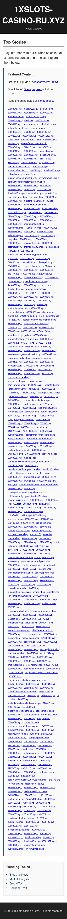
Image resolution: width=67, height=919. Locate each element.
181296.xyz (46, 795)
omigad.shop (43, 718)
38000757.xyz (53, 499)
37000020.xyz (47, 338)
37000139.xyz (31, 154)
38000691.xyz (15, 580)
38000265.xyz (47, 361)
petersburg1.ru (15, 246)
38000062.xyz (45, 764)
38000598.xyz (45, 745)
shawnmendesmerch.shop (40, 438)
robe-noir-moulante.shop (37, 400)
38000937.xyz (31, 649)
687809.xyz (29, 131)
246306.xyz (24, 699)
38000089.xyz (33, 729)
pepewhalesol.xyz (32, 641)
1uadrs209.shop (45, 231)
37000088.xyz (53, 668)
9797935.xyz (15, 676)
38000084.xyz (15, 542)
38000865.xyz (31, 526)
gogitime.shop (15, 300)
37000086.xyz (15, 216)
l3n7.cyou (14, 250)
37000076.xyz (15, 844)
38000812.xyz (15, 404)
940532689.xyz (32, 453)
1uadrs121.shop (39, 496)
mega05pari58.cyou (39, 737)
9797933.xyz (14, 614)
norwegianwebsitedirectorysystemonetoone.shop (32, 611)
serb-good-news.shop (49, 392)
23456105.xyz (29, 392)
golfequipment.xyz (33, 752)
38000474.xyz (15, 791)
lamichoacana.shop (18, 396)
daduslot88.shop (50, 208)
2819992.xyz (46, 446)
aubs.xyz (34, 733)
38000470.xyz (50, 227)
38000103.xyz (15, 841)
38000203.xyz (31, 361)
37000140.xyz (15, 553)
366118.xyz (45, 158)
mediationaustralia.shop (19, 166)
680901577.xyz (47, 787)
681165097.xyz (32, 292)
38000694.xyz (31, 423)
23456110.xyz (27, 239)
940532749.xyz (40, 515)
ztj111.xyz (13, 549)
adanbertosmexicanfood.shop (22, 691)
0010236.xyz (14, 392)
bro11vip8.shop (49, 453)
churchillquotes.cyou (38, 473)
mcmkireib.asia (15, 411)
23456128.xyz (15, 266)
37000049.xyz (51, 634)
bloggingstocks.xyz (34, 783)
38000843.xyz (47, 687)
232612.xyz (31, 622)
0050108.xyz (45, 760)
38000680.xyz (31, 553)
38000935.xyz (31, 220)
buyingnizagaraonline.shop (21, 419)
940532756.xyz (15, 400)
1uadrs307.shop (45, 147)
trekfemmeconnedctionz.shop (40, 434)
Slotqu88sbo (45, 101)
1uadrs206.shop (51, 384)
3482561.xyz (27, 427)
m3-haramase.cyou (33, 511)
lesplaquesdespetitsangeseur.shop (42, 672)
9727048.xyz (27, 250)
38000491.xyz (39, 829)
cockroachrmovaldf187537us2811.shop (27, 779)
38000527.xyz (28, 775)
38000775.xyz (15, 185)
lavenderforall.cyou (17, 212)
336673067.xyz (28, 764)
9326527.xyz (46, 430)
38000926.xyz (28, 657)
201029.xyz (36, 170)
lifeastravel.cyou (48, 154)
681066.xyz (36, 396)
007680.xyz (13, 775)
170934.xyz (46, 346)
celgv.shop (44, 503)
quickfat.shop (52, 315)
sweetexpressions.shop (35, 204)
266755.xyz (13, 607)
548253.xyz (33, 695)
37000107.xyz (28, 584)
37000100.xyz (15, 200)
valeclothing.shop (32, 565)
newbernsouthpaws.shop (39, 561)
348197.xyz (45, 833)
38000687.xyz (32, 346)
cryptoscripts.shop (33, 634)
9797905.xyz (14, 568)
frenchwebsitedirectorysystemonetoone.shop (30, 358)
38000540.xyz (15, 772)
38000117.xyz (15, 112)
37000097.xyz (48, 637)
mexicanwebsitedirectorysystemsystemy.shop (31, 557)
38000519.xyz (15, 208)
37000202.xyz (34, 384)
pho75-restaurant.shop (43, 630)
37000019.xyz (15, 442)
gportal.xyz (29, 231)
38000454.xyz (43, 626)
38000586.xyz (31, 285)
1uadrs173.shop (32, 350)
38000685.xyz (51, 212)
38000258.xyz (15, 661)
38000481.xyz (29, 135)
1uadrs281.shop (32, 208)
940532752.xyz (15, 837)
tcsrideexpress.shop (18, 534)
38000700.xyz (37, 499)
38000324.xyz (45, 300)
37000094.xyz (40, 335)
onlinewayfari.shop (35, 848)
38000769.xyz (43, 419)
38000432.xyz (15, 189)
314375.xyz (44, 814)
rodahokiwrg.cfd (15, 235)
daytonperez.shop (18, 197)
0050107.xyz (14, 707)
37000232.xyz (38, 645)
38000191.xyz (27, 258)
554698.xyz (45, 526)
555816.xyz (13, 584)
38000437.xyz (47, 741)
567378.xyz (45, 538)
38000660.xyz (43, 239)
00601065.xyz (45, 369)
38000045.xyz (31, 772)
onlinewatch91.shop (33, 277)
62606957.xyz (15, 488)
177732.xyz (13, 764)
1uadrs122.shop (16, 507)
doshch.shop (48, 312)
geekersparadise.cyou (19, 530)
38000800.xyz (44, 768)
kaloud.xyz (34, 388)
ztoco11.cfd (45, 285)
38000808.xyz (15, 373)
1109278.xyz (14, 430)
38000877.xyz (15, 131)
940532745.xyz (15, 453)
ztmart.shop (32, 338)
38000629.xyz (15, 457)
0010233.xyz (30, 369)
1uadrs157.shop (33, 227)
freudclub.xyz (31, 465)
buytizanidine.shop (17, 473)
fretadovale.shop (48, 772)
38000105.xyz (44, 131)
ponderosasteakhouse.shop (21, 818)
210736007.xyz (40, 595)
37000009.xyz (15, 269)
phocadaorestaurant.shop (20, 572)
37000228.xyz (31, 519)
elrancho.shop (31, 442)
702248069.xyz (30, 430)
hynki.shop (29, 404)
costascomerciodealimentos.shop (39, 319)
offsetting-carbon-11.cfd (32, 315)
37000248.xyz (27, 549)
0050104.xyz (27, 522)
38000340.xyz (47, 220)
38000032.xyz (47, 112)
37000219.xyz (32, 795)
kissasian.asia (15, 365)
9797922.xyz (14, 576)
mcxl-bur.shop (29, 415)
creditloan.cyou (15, 465)
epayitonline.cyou (32, 266)
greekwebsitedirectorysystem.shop (25, 664)
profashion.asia (31, 722)
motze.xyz (13, 315)
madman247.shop (16, 695)
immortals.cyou (31, 124)
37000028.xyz (47, 542)
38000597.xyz (31, 296)
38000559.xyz (48, 350)
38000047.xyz (31, 216)
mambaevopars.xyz (17, 737)
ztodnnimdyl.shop (18, 388)
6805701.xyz (14, 415)
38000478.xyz (51, 664)
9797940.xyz (14, 745)
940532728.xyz (15, 795)
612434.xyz (45, 553)
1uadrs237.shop (32, 373)
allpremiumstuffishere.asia (21, 710)
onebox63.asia (49, 603)
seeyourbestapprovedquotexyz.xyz (25, 381)
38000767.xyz (15, 158)
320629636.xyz (44, 273)
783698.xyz (48, 837)
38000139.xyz (15, 752)
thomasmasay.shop (33, 246)
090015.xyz (29, 189)
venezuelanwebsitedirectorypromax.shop (28, 254)
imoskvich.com (46, 327)
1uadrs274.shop (16, 729)
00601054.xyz (48, 695)
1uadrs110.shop (16, 821)
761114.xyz (28, 802)
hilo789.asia (15, 503)
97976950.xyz (30, 806)
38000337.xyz (44, 480)
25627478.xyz (31, 687)
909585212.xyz (46, 135)
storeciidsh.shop (32, 476)
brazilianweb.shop (16, 384)
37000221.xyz (31, 365)
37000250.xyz (31, 269)
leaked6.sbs (14, 618)
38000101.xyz (15, 423)
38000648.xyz (15, 147)
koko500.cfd (29, 707)
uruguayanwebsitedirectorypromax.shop (27, 680)
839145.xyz (13, 162)
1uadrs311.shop (33, 507)
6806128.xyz (14, 802)
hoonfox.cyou (14, 327)
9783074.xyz (30, 300)
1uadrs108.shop (32, 603)
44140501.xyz (51, 396)
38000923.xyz (33, 312)
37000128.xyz (48, 235)
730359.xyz (32, 446)
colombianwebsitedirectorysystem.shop (38, 484)
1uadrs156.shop (34, 798)
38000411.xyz (29, 756)
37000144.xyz (31, 542)
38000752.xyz (15, 220)
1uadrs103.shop (16, 683)
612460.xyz (46, 733)
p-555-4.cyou (49, 266)
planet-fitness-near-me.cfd (34, 143)
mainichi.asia (14, 760)
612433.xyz (45, 185)
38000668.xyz (15, 649)
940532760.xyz (34, 653)
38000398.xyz (31, 151)
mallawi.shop (44, 568)
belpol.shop (41, 427)
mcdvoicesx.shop (30, 637)
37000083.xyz (15, 810)
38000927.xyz (51, 752)
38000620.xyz (47, 576)
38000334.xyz (47, 580)
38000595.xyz (15, 480)
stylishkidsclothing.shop (35, 281)
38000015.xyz (51, 798)
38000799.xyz (15, 323)
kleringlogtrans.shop (31, 139)
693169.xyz (13, 522)
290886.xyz (13, 331)
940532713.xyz (43, 342)
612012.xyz (28, 626)
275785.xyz (54, 779)
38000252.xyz (31, 185)
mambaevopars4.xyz (42, 530)
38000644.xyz (49, 476)
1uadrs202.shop (16, 848)
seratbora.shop (15, 519)
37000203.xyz (44, 584)
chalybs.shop (15, 174)
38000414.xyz (15, 369)
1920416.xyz (48, 703)
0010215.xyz (30, 814)
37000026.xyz (29, 618)
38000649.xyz (48, 683)
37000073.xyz (31, 833)
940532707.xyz (15, 346)
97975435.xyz (15, 599)
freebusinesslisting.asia (35, 791)
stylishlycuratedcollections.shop (24, 703)
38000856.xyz (29, 614)
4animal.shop (40, 166)
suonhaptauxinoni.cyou (19, 591)
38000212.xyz (15, 151)
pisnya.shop (14, 637)
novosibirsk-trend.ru (17, 588)
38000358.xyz (15, 154)
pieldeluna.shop (44, 522)
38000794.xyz (15, 787)
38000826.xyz (15, 668)
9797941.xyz (27, 342)
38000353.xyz (15, 814)
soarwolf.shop (14, 806)
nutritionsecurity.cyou (18, 496)
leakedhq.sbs (46, 151)
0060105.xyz (48, 821)
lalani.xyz (28, 120)
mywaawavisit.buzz (49, 177)
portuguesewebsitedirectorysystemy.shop (28, 461)
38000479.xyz (15, 361)
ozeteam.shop (31, 580)
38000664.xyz (15, 304)
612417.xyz (29, 304)
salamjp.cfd (49, 565)
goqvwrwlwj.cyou (16, 312)
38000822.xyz (15, 714)
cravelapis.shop (15, 622)
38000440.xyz (29, 407)
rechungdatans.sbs (49, 649)
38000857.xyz (15, 565)
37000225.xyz (15, 718)
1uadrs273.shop (30, 576)
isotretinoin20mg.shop (19, 829)
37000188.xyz (45, 756)
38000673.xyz (15, 223)
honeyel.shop (45, 262)
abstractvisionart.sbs (18, 308)
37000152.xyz (50, 139)
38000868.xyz (43, 549)
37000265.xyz (44, 189)
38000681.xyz (15, 296)
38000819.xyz (52, 197)
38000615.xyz (31, 741)
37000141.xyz (31, 787)
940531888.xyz (44, 657)
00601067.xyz (30, 503)
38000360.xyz (26, 545)
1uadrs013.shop (16, 193)
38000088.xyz (33, 821)
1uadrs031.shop (16, 227)
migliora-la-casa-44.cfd (19, 450)
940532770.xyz (47, 216)
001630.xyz (29, 810)
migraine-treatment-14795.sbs (38, 200)
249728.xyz (47, 726)
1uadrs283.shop (46, 415)
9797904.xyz (46, 108)
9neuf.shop (13, 139)
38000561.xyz (30, 327)
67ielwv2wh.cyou (45, 331)
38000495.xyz (32, 411)
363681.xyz (13, 657)
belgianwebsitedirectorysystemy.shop (26, 181)
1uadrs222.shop (51, 193)
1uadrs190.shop (16, 288)
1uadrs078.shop (47, 806)
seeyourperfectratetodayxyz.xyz (24, 726)
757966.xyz (45, 423)
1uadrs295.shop (29, 262)
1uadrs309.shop (32, 841)
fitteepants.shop (16, 338)
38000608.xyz (15, 476)
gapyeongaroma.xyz (34, 668)
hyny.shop (13, 239)
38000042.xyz (49, 354)
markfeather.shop (16, 653)
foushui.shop (30, 174)
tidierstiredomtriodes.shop (36, 323)
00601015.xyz (15, 833)
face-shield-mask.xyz (18, 645)
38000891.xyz (49, 292)
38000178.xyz (33, 683)
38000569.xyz (31, 158)
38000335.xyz (15, 526)
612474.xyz (50, 653)
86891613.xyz (42, 545)
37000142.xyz (16, 672)
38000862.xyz (47, 365)
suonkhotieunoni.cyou (34, 844)
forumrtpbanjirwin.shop (19, 630)
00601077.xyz (48, 841)
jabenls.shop (14, 626)
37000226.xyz (32, 235)
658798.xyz (15, 281)
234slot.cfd (35, 534)
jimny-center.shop (16, 438)
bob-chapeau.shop (47, 407)
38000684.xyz (15, 231)
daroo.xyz (42, 304)
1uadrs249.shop (29, 162)
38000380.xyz (50, 507)
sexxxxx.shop (36, 197)
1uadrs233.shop (49, 714)
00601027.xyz (31, 825)
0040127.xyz (29, 768)
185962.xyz (29, 661)
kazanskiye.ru (31, 112)
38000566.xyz (47, 269)
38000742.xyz (29, 745)
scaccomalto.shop (45, 710)
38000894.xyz (15, 641)
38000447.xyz (46, 622)
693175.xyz (43, 618)
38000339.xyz (46, 691)
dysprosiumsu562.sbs (20, 595)
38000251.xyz (45, 614)
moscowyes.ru (31, 108)
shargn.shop (39, 591)
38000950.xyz (15, 350)
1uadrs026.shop (52, 170)
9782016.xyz (14, 756)
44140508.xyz (15, 285)
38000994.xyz (15, 634)
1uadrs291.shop (33, 193)
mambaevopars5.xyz (36, 288)
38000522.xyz (44, 661)
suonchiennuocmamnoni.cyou (22, 177)
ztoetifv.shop (27, 749)
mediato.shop (52, 246)
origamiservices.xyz (18, 499)
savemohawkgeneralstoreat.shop (24, 354)
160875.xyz (13, 749)
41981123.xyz (16, 783)
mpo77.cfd (13, 258)
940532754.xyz (29, 538)
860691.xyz (13, 342)
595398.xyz (29, 718)
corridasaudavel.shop (18, 377)
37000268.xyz (15, 204)
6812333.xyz (47, 519)
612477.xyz (13, 273)
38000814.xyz (15, 603)
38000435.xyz (43, 802)
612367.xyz (15, 319)
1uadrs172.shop (44, 404)
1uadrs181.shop (51, 469)
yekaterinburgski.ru (17, 128)
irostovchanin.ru (16, 116)
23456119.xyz (15, 124)
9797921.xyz (14, 407)
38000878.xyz (49, 242)
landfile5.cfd (53, 591)
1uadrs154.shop (49, 411)
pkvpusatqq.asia (32, 242)
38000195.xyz (28, 273)
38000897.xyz (44, 810)
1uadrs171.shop (33, 837)
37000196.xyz (15, 277)
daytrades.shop (46, 162)
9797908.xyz (14, 768)
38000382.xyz (15, 242)
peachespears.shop (44, 572)
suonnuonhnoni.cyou (18, 170)
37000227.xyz (37, 308)
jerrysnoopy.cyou (16, 561)
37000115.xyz (30, 760)
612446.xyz (13, 262)
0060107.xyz (48, 729)
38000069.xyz (47, 442)
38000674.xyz (15, 722)
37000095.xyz (52, 277)
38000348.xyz (15, 108)
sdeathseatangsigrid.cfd (19, 335)
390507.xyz (13, 143)
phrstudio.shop (48, 124)
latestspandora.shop (34, 223)
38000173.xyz (43, 258)
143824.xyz (29, 480)
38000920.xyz (42, 120)
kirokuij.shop (30, 457)
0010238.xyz (14, 135)
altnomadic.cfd (15, 741)
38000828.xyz (35, 212)
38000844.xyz (15, 120)
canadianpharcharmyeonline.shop (24, 469)
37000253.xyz (43, 749)
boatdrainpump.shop (36, 116)
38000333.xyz (15, 825)
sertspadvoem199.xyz (45, 82)
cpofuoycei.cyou (16, 798)
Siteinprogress (33, 89)
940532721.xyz (15, 292)
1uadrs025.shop (16, 434)
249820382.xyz (31, 714)
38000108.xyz (28, 331)
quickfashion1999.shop (19, 515)
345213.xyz (35, 588)
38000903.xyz (15, 687)
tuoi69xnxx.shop (16, 446)
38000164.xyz (47, 296)
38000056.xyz (39, 450)
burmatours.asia (37, 128)
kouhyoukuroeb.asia (18, 733)
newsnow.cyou (31, 599)
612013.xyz (29, 147)
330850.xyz (29, 488)
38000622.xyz (48, 388)
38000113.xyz (15, 511)
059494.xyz (13, 427)
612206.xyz (43, 818)
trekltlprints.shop (48, 599)
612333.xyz (47, 373)
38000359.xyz (50, 641)
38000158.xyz (29, 568)
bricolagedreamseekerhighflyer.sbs (25, 492)
